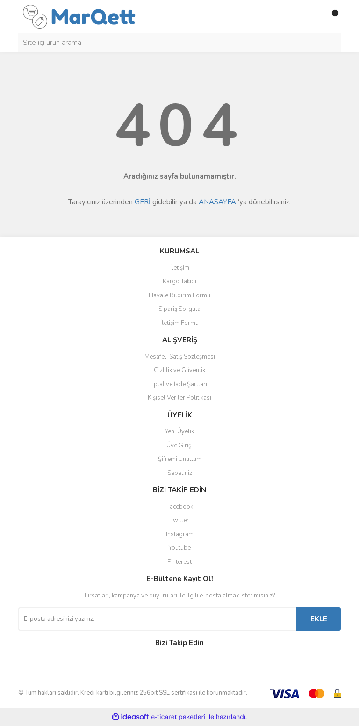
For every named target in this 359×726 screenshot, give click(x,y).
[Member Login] (312, 17)
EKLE (318, 619)
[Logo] (79, 16)
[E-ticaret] (178, 716)
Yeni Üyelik (179, 431)
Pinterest (179, 562)
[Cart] (331, 16)
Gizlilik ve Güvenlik (179, 370)
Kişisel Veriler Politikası (179, 398)
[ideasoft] (130, 716)
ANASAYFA (217, 202)
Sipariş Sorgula (179, 309)
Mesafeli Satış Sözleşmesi (179, 356)
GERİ (143, 202)
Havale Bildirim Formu (179, 295)
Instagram (180, 534)
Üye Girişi (179, 445)
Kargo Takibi (179, 281)
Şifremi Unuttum (179, 459)
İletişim (179, 268)
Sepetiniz (179, 473)
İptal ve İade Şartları (179, 384)
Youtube (180, 548)
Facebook (179, 507)
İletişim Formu (179, 323)
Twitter (179, 520)
